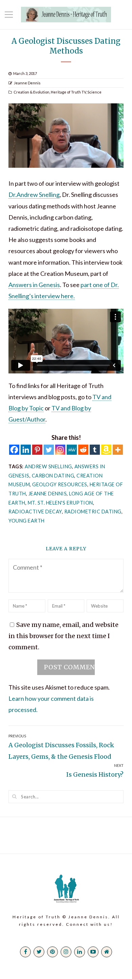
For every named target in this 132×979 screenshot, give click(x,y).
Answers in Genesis (34, 284)
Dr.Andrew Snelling (34, 194)
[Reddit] (83, 450)
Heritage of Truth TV (68, 92)
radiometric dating (93, 511)
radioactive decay (35, 511)
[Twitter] (49, 450)
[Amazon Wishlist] (106, 450)
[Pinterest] (37, 450)
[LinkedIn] (79, 951)
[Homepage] (106, 951)
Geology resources (59, 484)
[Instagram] (60, 450)
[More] (118, 450)
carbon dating (53, 475)
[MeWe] (72, 450)
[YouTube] (93, 951)
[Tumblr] (95, 450)
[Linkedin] (26, 450)
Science (94, 92)
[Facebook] (14, 450)
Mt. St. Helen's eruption (60, 503)
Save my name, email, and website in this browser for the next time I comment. (63, 636)
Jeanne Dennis (27, 83)
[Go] (14, 796)
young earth (26, 521)
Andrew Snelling (48, 466)
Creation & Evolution (31, 92)
